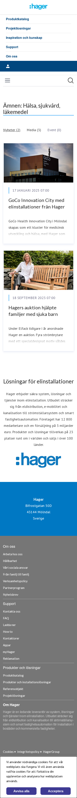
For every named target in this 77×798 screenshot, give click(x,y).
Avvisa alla (21, 791)
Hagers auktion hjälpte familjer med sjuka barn (33, 311)
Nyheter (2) (11, 130)
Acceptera (55, 791)
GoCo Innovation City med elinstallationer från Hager (36, 203)
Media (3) (34, 130)
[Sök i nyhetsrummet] (71, 80)
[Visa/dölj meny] (7, 80)
